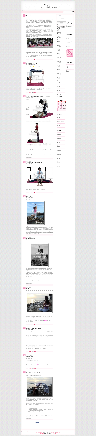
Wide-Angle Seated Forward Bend (34, 162)
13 (63, 105)
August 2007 (58, 166)
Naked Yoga (29, 355)
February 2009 (59, 57)
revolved (64, 26)
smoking (51, 365)
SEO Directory (58, 432)
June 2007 (58, 78)
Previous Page (37, 422)
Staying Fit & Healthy (60, 87)
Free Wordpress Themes (39, 432)
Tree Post (28, 196)
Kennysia (45, 320)
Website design (42, 433)
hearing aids (36, 364)
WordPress (67, 71)
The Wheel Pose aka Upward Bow (34, 372)
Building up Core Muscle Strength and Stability (38, 96)
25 (60, 108)
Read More (34, 59)
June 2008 (58, 158)
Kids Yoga (58, 118)
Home (23, 10)
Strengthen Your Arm (31, 63)
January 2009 (59, 58)
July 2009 (58, 50)
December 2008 (59, 150)
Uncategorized (59, 122)
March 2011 (58, 41)
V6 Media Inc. (54, 433)
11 (60, 105)
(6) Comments (30, 59)
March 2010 (58, 45)
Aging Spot (58, 36)
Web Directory (52, 432)
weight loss (36, 365)
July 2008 (58, 66)
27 (63, 108)
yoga (58, 28)
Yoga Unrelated (59, 94)
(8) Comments (30, 351)
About (26, 10)
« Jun (57, 112)
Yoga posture (31, 197)
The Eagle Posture (30, 238)
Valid (68, 68)
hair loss (30, 365)
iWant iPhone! (59, 33)
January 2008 (59, 162)
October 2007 (59, 73)
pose (62, 26)
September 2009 (59, 138)
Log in (67, 67)
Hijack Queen (68, 63)
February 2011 (59, 42)
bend (57, 26)
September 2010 (59, 134)
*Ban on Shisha (59, 37)
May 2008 (58, 69)
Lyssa (66, 27)
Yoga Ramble (31, 97)
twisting (64, 27)
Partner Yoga (58, 86)
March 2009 (58, 146)
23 (57, 108)
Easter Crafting (59, 32)
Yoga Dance (58, 90)
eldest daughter (41, 19)
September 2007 (59, 74)
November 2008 (59, 61)
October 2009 (59, 46)
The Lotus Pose (30, 288)
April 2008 (58, 70)
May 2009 (58, 53)
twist (62, 27)
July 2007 (58, 77)
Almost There (31, 64)
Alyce (66, 25)
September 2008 (59, 154)
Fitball (58, 83)
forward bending (60, 26)
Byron (66, 26)
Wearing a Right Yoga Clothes (33, 328)
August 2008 (58, 65)
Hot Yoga (69, 32)
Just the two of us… (31, 16)
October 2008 (59, 62)
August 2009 (58, 49)
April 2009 (58, 54)
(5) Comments (30, 92)
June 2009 (58, 142)
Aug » (59, 112)
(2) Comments (30, 368)
